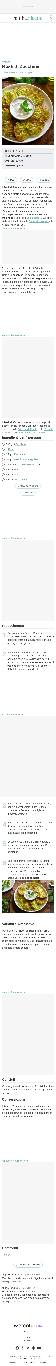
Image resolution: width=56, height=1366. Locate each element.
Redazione (28, 1335)
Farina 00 (19, 454)
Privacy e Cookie (29, 1362)
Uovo (11, 449)
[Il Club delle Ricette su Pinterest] (33, 1348)
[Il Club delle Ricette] (28, 18)
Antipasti (6, 62)
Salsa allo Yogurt (39, 221)
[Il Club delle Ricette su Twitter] (28, 1348)
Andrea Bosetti (17, 73)
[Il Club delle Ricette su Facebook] (17, 1348)
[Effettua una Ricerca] (51, 18)
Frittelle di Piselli (27, 429)
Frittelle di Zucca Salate (32, 432)
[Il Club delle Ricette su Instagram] (22, 1348)
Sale (15, 469)
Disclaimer (44, 1362)
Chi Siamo (28, 1332)
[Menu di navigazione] (3, 18)
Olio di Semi (20, 479)
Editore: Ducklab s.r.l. (34, 1356)
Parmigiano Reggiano (26, 459)
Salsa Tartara (34, 217)
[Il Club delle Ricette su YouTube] (39, 1348)
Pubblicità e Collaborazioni (28, 1338)
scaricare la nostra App (20, 874)
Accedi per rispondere (11, 1282)
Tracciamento (13, 1362)
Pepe (16, 474)
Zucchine (20, 444)
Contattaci (28, 1341)
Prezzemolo (28, 464)
